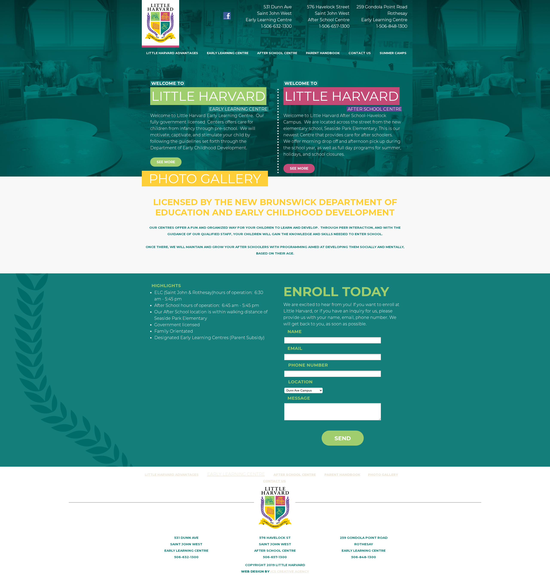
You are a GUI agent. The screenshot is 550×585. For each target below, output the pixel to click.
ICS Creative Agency (289, 571)
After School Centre (294, 474)
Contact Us (274, 481)
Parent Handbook (342, 474)
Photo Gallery (383, 474)
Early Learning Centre (236, 474)
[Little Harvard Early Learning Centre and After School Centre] (160, 23)
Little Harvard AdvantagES (172, 474)
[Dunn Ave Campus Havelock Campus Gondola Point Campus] (303, 390)
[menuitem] (172, 53)
